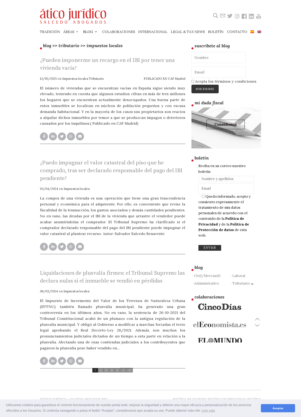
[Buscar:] (215, 15)
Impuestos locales (75, 79)
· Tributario (241, 283)
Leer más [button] (208, 410)
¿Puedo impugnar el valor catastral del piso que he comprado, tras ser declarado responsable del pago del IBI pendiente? (111, 170)
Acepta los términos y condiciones (225, 81)
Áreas (68, 32)
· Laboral (238, 275)
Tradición (50, 32)
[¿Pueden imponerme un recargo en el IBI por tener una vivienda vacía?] (44, 136)
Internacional (152, 32)
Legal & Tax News (188, 32)
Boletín (216, 32)
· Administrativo (205, 283)
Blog (88, 32)
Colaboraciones (118, 32)
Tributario (96, 79)
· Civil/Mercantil (206, 275)
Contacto (237, 32)
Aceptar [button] (278, 408)
